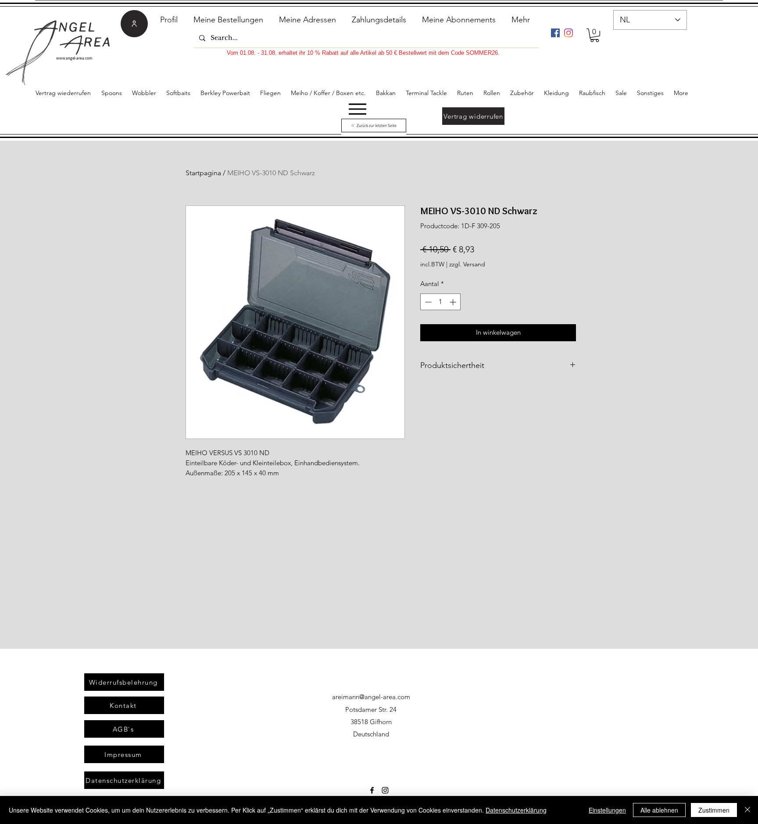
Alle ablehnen (659, 810)
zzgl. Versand (467, 264)
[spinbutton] (440, 302)
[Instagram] (568, 32)
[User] (134, 23)
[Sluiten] (747, 810)
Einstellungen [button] (607, 810)
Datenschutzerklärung (516, 810)
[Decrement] (427, 302)
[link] (594, 35)
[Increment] (454, 302)
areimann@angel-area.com (371, 697)
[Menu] (357, 108)
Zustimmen (713, 810)
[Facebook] (555, 32)
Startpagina (203, 173)
